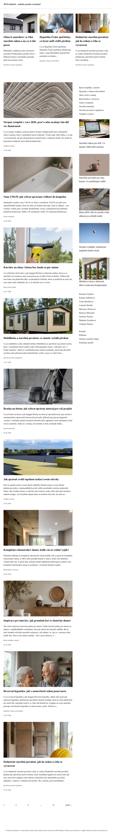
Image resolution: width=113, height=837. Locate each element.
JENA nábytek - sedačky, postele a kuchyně (22, 4)
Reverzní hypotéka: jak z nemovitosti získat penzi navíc (35, 691)
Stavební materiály (9, 428)
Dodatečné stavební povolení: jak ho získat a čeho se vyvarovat (92, 41)
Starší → (69, 805)
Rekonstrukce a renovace (11, 570)
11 (53, 805)
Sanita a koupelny (9, 216)
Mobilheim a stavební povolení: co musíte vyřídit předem (36, 338)
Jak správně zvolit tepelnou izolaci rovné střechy (31, 479)
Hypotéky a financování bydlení (49, 61)
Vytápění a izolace (9, 146)
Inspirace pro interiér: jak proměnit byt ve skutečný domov (37, 620)
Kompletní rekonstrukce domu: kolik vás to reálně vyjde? (36, 549)
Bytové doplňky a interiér (11, 640)
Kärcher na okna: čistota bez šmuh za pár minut (31, 267)
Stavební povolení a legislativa (13, 65)
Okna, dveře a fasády (10, 287)
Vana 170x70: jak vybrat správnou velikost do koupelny (35, 196)
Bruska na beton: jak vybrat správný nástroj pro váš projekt (38, 408)
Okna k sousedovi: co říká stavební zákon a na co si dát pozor (20, 41)
